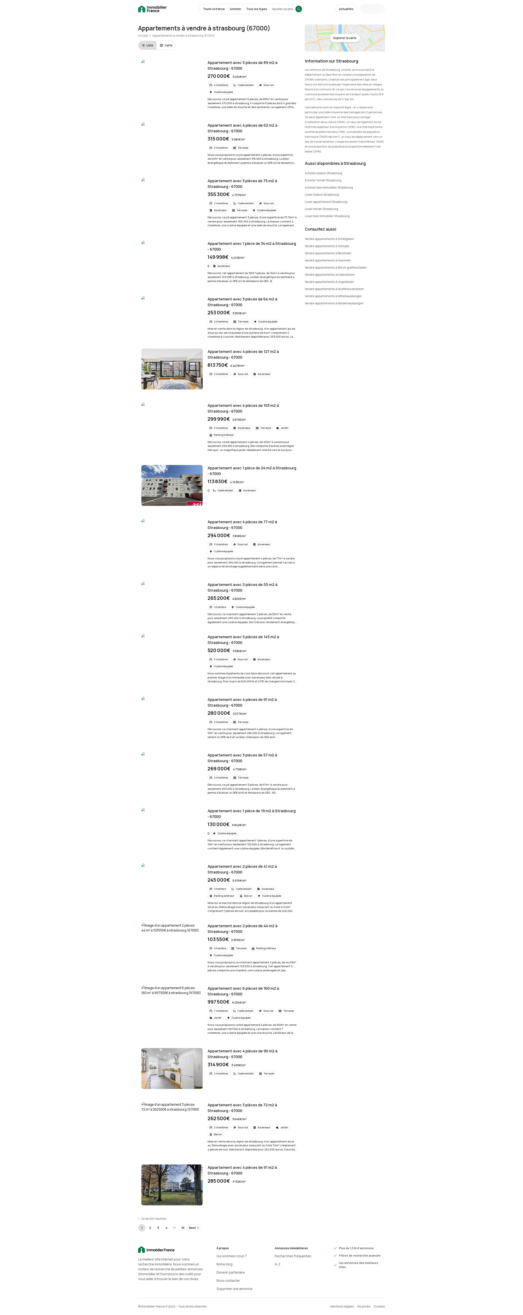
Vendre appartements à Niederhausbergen (334, 303)
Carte (168, 45)
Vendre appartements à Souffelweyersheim (334, 289)
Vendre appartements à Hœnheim (328, 260)
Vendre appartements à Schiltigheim (329, 239)
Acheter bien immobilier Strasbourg (329, 187)
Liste (149, 45)
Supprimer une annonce (235, 1288)
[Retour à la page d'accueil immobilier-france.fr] (152, 9)
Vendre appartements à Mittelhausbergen (333, 296)
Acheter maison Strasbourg (323, 173)
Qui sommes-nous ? (232, 1256)
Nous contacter (228, 1280)
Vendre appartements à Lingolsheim (329, 282)
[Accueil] (170, 1250)
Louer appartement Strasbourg (326, 202)
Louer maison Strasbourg (322, 194)
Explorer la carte (344, 38)
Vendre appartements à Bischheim (328, 253)
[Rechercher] (298, 9)
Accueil (143, 35)
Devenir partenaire (231, 1272)
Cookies (379, 1306)
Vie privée (363, 1306)
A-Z (277, 1264)
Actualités (346, 9)
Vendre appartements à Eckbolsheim (330, 275)
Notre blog (224, 1264)
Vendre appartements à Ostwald (327, 246)
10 (182, 1228)
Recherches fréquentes (293, 1256)
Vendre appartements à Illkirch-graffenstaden (336, 267)
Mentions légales (342, 1306)
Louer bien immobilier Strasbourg (327, 216)
